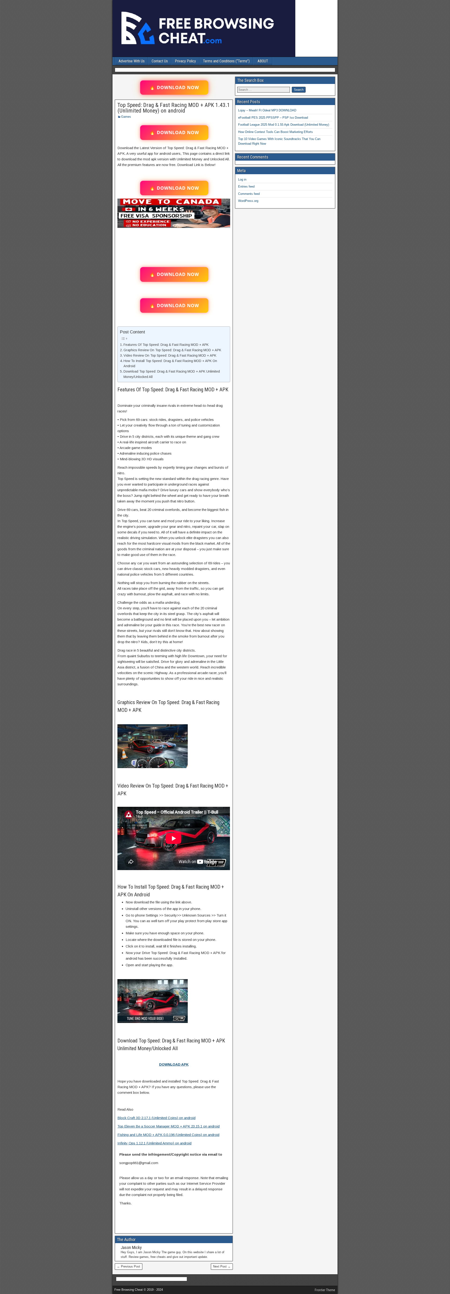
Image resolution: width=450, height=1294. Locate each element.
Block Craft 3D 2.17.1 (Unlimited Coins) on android (156, 1118)
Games (126, 116)
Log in (242, 179)
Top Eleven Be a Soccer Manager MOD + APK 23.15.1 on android (168, 1126)
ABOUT (263, 61)
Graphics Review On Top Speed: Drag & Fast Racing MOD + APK (172, 350)
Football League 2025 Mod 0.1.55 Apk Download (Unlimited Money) (283, 124)
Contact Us (160, 61)
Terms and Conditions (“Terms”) (226, 61)
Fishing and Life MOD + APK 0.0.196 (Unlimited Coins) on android (168, 1135)
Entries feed (246, 186)
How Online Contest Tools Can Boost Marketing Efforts (275, 132)
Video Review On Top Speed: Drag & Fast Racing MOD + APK (170, 355)
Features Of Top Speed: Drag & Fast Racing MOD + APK (166, 345)
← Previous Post (128, 1266)
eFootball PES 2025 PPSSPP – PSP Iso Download (273, 117)
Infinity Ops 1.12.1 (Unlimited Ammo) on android (154, 1143)
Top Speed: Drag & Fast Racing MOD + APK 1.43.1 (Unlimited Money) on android (173, 108)
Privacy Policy (185, 61)
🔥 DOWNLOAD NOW (174, 87)
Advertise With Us (132, 61)
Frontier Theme (325, 1290)
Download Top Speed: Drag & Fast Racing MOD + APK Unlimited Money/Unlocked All (172, 374)
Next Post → (222, 1266)
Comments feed (249, 194)
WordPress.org (248, 201)
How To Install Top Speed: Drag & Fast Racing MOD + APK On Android (170, 363)
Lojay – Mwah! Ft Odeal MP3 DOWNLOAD (267, 110)
